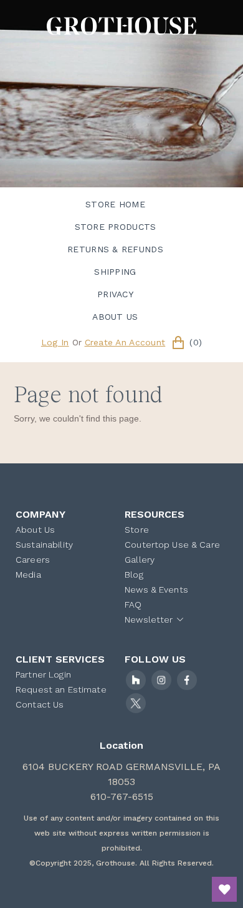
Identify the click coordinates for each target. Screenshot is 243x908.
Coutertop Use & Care (172, 545)
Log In (55, 342)
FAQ (133, 604)
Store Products (115, 227)
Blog (134, 575)
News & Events (156, 590)
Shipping (115, 272)
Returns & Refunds (115, 249)
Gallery (140, 560)
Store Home (115, 204)
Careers (33, 560)
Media (28, 575)
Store (137, 530)
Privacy (115, 294)
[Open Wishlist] (224, 889)
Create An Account (125, 342)
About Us (115, 317)
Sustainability (44, 545)
